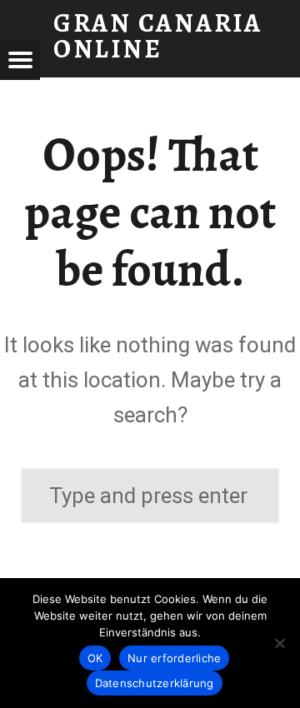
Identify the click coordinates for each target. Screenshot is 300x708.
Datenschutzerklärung (154, 683)
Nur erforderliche (174, 658)
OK (95, 658)
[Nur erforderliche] (279, 643)
